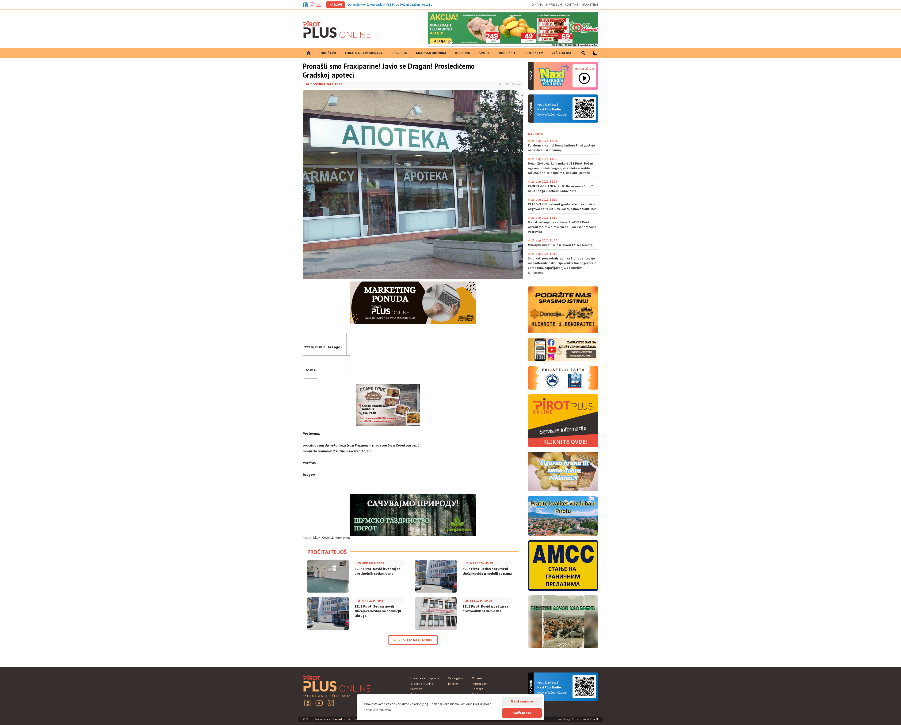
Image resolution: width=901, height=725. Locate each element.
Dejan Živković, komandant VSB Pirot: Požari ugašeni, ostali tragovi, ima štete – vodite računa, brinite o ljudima (424, 4)
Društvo (328, 53)
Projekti (532, 53)
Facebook (305, 5)
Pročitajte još (327, 552)
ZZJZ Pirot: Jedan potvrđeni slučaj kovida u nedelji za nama (487, 571)
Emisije (453, 683)
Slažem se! (522, 713)
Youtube (318, 5)
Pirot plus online (337, 29)
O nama (537, 4)
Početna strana (308, 53)
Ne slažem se (522, 701)
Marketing (589, 4)
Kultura (462, 53)
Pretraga (583, 53)
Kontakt (572, 4)
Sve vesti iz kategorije (413, 639)
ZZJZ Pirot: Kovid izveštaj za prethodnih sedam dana (377, 571)
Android (584, 108)
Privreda (399, 53)
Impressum (554, 4)
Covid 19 (327, 538)
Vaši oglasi (561, 53)
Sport (484, 53)
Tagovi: (307, 538)
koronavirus (342, 538)
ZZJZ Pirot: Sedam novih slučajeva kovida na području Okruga (378, 611)
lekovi (317, 538)
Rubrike (505, 53)
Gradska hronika (431, 53)
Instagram (312, 5)
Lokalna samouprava (363, 53)
